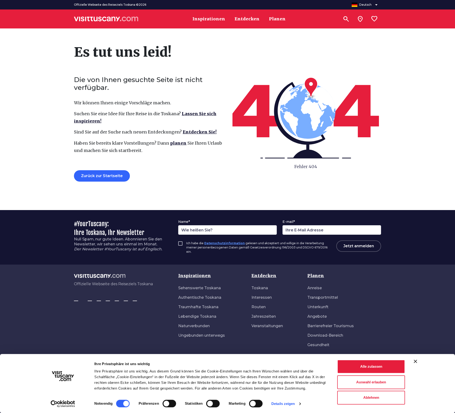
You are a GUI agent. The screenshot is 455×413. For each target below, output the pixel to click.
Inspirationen (194, 275)
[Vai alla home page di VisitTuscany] (106, 18)
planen (178, 143)
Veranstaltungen (267, 326)
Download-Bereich (325, 335)
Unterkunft (317, 307)
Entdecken (263, 275)
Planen (315, 275)
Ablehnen (371, 397)
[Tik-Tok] (99, 299)
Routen (258, 307)
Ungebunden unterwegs (201, 335)
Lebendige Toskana (197, 316)
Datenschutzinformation (224, 243)
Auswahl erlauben (371, 382)
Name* (184, 222)
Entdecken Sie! (200, 132)
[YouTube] (117, 299)
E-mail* (288, 222)
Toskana (259, 288)
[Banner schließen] (415, 361)
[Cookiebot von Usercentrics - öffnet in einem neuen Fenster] (63, 403)
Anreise (314, 288)
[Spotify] (135, 299)
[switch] (169, 403)
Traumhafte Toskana (198, 307)
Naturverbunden (194, 326)
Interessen (261, 297)
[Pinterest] (108, 299)
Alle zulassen (371, 366)
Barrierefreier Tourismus (330, 326)
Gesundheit (318, 345)
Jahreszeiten (263, 316)
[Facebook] (76, 299)
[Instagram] (90, 299)
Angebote (317, 316)
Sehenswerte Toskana (199, 288)
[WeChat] (126, 299)
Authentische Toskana (199, 297)
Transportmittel (322, 297)
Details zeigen (283, 404)
